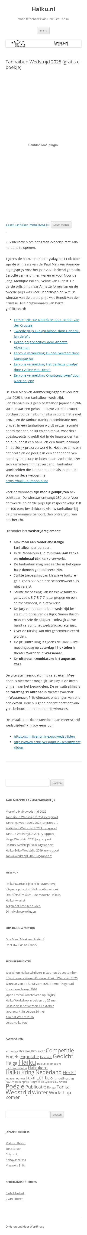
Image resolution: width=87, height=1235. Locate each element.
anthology (12, 1051)
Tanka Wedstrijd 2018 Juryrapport (29, 856)
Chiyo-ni (11, 1154)
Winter (40, 1092)
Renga (51, 1087)
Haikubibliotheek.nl (49, 1063)
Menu (43, 30)
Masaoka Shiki (15, 1165)
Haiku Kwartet (15, 900)
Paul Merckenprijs (17, 1082)
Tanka (63, 1087)
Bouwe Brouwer (32, 1051)
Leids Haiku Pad (17, 1022)
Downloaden (61, 224)
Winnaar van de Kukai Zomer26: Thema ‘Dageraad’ (40, 984)
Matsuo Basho (16, 1143)
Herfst (69, 1072)
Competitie (60, 1050)
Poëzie (15, 1086)
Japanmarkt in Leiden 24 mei (25, 1011)
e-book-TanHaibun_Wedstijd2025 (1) (27, 224)
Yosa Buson (14, 1149)
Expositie (29, 1056)
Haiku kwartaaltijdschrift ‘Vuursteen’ (30, 884)
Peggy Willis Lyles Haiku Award (48, 1081)
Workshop (60, 1092)
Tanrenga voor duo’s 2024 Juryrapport (32, 822)
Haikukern (38, 1067)
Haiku (27, 1062)
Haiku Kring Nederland (34, 1072)
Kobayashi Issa (16, 1160)
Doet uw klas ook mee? (21, 945)
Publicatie (35, 1087)
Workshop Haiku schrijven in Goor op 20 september (41, 972)
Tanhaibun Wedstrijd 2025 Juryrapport (32, 817)
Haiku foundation (16, 1068)
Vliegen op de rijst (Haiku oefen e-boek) (32, 889)
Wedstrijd (18, 1092)
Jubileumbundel (15, 1078)
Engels (12, 1056)
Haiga (11, 1063)
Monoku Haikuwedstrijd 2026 (26, 811)
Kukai (30, 1078)
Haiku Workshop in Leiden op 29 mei (31, 1000)
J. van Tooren (14, 1199)
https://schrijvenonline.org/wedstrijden (44, 736)
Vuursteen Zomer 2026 (21, 989)
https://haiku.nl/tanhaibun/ (27, 481)
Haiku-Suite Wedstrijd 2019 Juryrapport (32, 850)
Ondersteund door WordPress (25, 1227)
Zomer (13, 1097)
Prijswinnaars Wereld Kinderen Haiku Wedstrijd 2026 (41, 978)
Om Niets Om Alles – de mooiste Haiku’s (33, 895)
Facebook (46, 1057)
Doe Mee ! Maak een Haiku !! (25, 939)
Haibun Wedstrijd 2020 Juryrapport (30, 845)
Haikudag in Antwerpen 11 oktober (30, 1006)
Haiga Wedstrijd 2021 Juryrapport (28, 839)
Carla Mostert (15, 1193)
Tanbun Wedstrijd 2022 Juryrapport (30, 834)
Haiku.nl (43, 9)
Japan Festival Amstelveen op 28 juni (30, 995)
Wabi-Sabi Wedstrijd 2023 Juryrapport (31, 828)
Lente (42, 1077)
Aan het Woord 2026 (20, 1017)
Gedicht (63, 1056)
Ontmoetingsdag (62, 1078)
